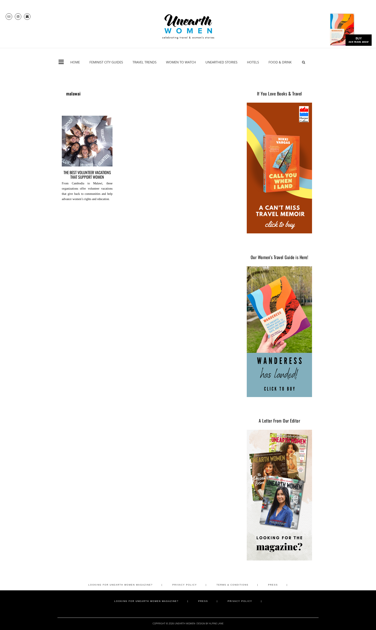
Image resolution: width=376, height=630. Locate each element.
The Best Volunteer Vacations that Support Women (87, 175)
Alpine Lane (216, 623)
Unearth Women (188, 27)
